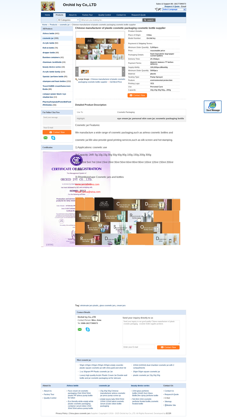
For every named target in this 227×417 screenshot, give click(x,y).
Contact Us (121, 15)
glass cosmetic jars (108, 305)
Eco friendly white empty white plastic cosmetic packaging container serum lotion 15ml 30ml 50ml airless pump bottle (80, 404)
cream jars (121, 305)
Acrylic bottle (48, 43)
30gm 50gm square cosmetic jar (146, 372)
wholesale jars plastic (89, 305)
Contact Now (59, 132)
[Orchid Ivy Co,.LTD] (52, 6)
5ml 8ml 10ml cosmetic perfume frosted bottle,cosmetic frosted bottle (145, 401)
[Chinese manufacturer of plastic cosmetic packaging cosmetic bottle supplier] (100, 49)
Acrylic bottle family (51, 72)
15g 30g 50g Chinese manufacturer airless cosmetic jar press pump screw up (112, 393)
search (150, 20)
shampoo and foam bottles (54, 81)
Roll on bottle (48, 48)
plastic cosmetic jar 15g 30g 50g (146, 375)
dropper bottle (49, 53)
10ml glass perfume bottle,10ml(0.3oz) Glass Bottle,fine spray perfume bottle (145, 393)
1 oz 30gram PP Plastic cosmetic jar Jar (96, 372)
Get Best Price (116, 82)
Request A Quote (172, 6)
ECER (168, 413)
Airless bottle (48, 33)
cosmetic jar (65, 25)
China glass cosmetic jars (79, 413)
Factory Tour (87, 15)
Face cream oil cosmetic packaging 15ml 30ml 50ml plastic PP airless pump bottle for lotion (80, 394)
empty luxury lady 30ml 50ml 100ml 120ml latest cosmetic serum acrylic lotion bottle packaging (112, 402)
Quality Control (104, 15)
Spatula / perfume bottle (53, 76)
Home (47, 15)
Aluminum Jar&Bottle (52, 62)
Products (59, 15)
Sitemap (168, 401)
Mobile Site (171, 405)
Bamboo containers (51, 57)
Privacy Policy (61, 413)
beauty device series (52, 67)
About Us (73, 15)
